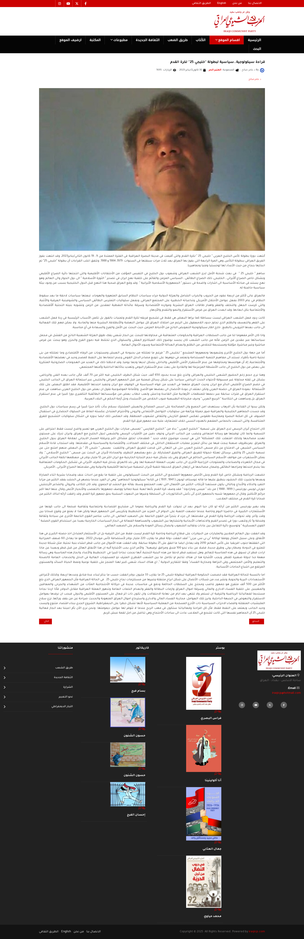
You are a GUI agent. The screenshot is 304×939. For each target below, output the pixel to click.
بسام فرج (138, 691)
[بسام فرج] (127, 669)
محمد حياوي (212, 916)
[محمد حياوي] (203, 881)
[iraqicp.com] (234, 21)
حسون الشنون (134, 735)
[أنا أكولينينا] (203, 748)
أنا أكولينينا (213, 780)
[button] (226, 40)
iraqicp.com (257, 931)
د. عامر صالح (255, 79)
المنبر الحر (215, 70)
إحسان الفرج (136, 815)
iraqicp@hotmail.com (286, 693)
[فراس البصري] (203, 683)
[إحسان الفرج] (127, 794)
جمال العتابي (212, 849)
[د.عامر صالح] (262, 70)
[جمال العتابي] (203, 814)
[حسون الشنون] (127, 712)
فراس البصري (211, 718)
